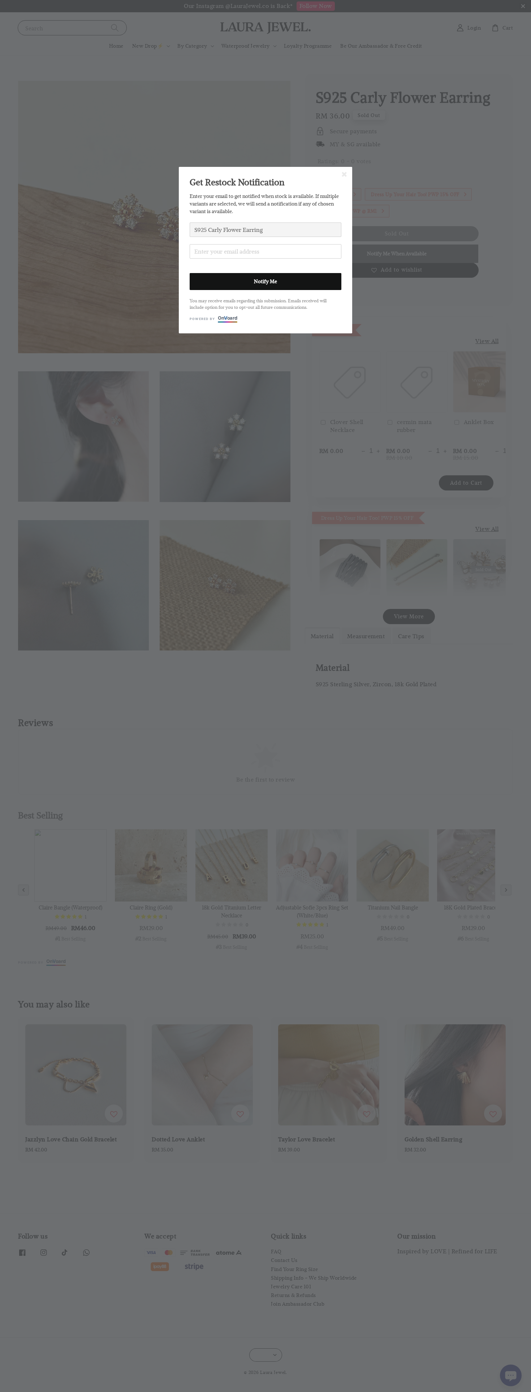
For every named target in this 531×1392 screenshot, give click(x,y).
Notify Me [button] (265, 281)
